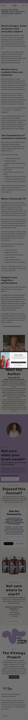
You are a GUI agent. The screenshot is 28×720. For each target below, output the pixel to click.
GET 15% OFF (18, 362)
